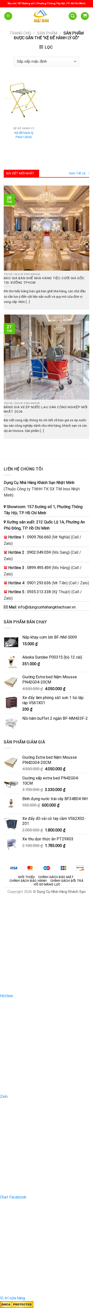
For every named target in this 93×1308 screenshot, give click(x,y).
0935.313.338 (39, 592)
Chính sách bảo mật (56, 877)
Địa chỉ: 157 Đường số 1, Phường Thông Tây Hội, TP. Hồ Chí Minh (47, 3)
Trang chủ (20, 33)
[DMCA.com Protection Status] (16, 1304)
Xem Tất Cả (77, 173)
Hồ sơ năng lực (47, 884)
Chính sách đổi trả (67, 881)
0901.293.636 (39, 583)
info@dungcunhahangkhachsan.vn (47, 607)
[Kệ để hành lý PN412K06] (24, 100)
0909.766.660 (39, 537)
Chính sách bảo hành (28, 881)
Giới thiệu (26, 877)
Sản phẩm (47, 33)
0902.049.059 (39, 552)
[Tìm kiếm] (73, 16)
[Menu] (8, 16)
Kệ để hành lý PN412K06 (23, 135)
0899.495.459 (39, 567)
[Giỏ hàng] (85, 16)
